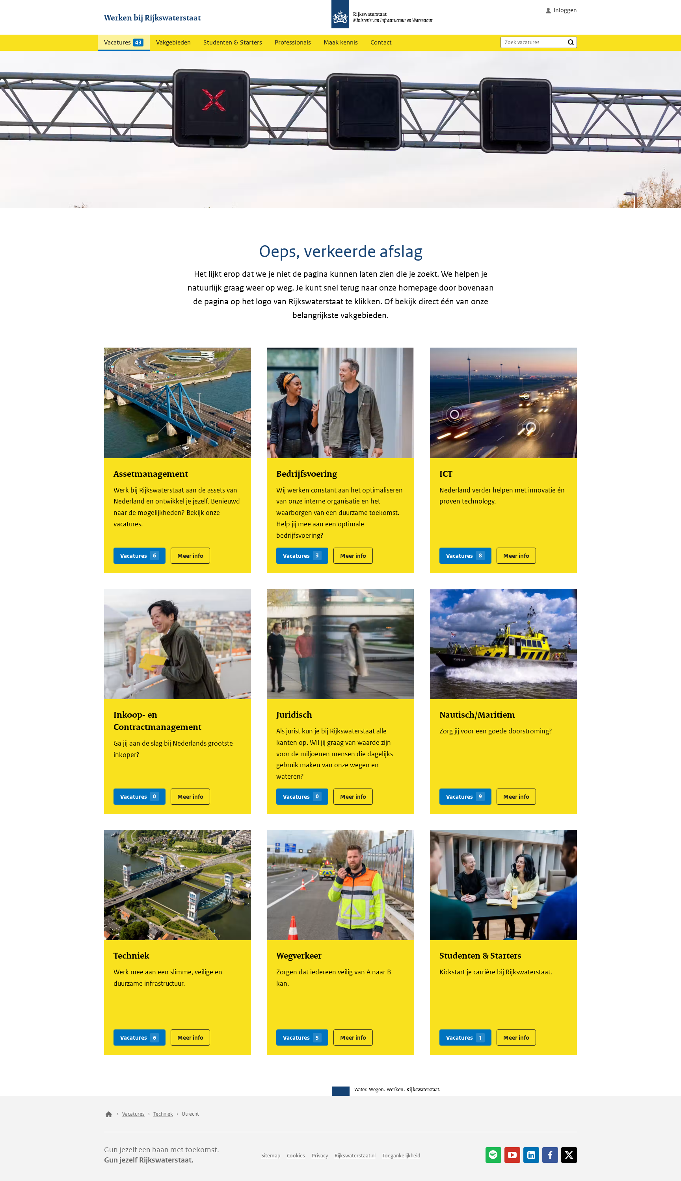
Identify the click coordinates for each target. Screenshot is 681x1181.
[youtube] (512, 1154)
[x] (569, 1154)
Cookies (296, 1155)
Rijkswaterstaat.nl (355, 1155)
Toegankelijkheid (401, 1155)
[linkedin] (531, 1154)
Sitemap (270, 1155)
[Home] (109, 1113)
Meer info (187, 553)
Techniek (163, 1113)
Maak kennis (341, 42)
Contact (381, 42)
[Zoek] (570, 42)
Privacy (320, 1155)
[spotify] (493, 1154)
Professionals (293, 42)
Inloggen (565, 10)
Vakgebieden (173, 42)
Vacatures (122, 42)
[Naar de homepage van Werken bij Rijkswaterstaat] (384, 17)
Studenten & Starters (232, 42)
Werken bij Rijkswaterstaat (152, 17)
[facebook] (550, 1154)
